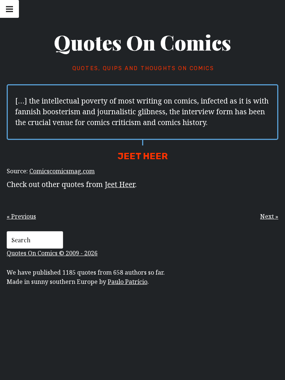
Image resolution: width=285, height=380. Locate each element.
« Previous (21, 216)
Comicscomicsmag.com (62, 171)
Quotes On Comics (142, 42)
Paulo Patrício (127, 282)
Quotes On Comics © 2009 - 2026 (52, 253)
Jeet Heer (120, 184)
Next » (269, 216)
